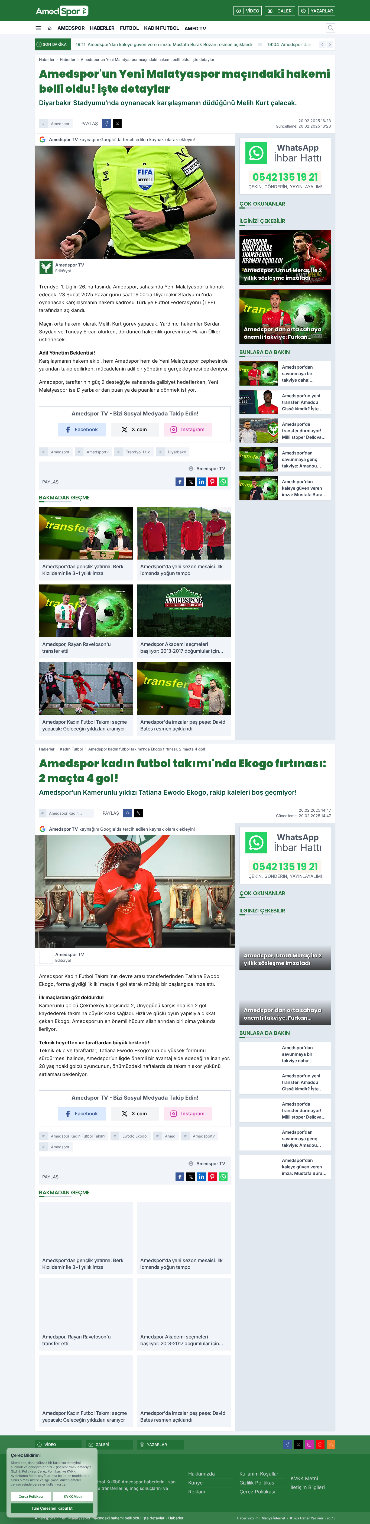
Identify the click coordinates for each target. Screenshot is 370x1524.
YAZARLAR (157, 1444)
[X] (298, 1444)
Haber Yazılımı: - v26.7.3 (286, 1518)
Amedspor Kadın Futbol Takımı (64, 814)
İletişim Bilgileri (308, 1487)
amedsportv (98, 452)
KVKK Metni (304, 1478)
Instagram (193, 429)
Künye (195, 1483)
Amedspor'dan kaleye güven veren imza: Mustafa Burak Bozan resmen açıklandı (163, 44)
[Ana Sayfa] (50, 28)
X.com (139, 429)
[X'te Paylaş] (117, 123)
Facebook (86, 429)
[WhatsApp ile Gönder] (223, 481)
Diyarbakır (177, 452)
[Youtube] (320, 1444)
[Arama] (330, 28)
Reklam (196, 1491)
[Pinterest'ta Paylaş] (212, 481)
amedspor (60, 1147)
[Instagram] (309, 1444)
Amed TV (195, 28)
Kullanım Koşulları (259, 1474)
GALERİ (102, 1444)
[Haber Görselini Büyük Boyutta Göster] (135, 202)
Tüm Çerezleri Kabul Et (52, 1508)
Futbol (129, 28)
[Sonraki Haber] (330, 44)
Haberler (102, 28)
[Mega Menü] (38, 27)
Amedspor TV (69, 267)
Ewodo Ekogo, (135, 1136)
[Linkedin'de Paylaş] (201, 481)
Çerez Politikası (257, 1491)
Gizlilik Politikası (257, 1483)
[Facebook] (287, 1444)
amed (170, 1136)
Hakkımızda (201, 1474)
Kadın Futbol (161, 28)
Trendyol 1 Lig (138, 452)
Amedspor (71, 28)
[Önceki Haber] (322, 44)
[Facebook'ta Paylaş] (106, 123)
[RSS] (331, 1444)
